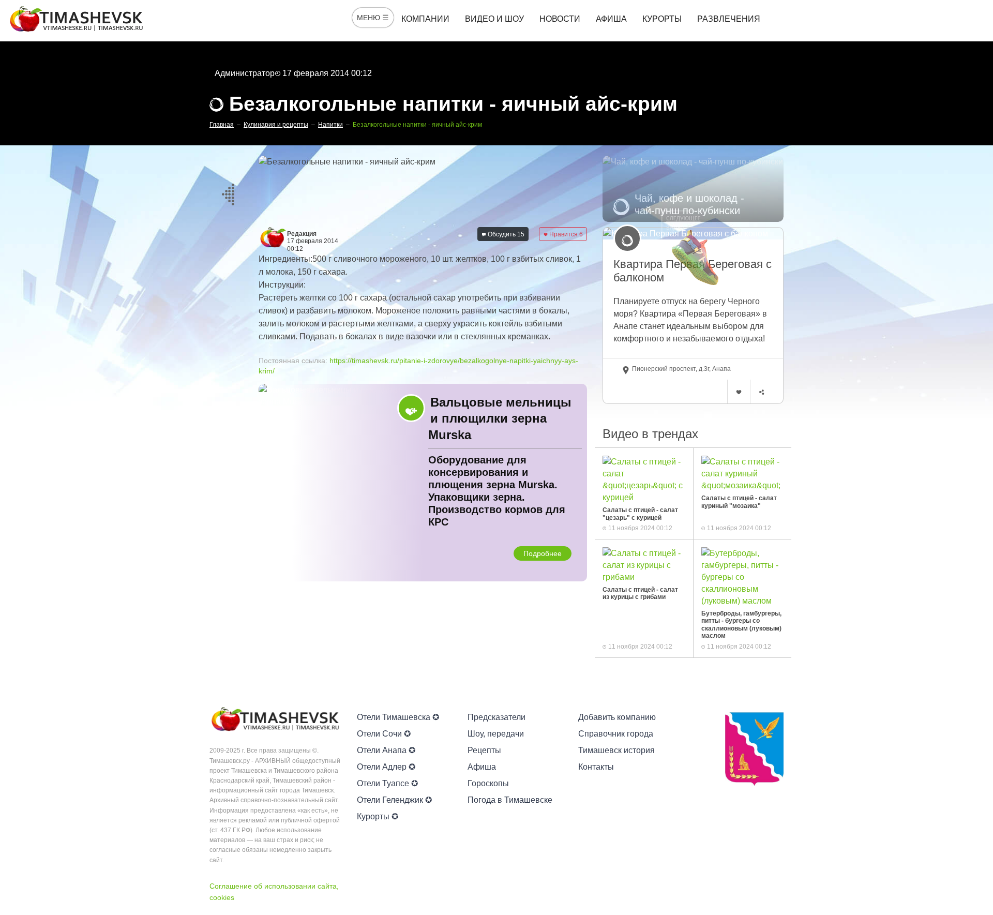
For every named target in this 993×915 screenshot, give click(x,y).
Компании (425, 18)
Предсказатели (496, 717)
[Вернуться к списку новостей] (227, 192)
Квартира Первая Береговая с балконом (692, 271)
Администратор (245, 73)
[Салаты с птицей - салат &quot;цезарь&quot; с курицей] (644, 478)
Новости (559, 18)
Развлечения (728, 18)
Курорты (662, 18)
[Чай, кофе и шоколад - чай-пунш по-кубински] (693, 189)
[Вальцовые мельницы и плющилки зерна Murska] (423, 482)
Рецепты (484, 750)
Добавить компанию (617, 717)
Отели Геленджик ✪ (394, 800)
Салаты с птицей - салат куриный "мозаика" (739, 501)
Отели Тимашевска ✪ (398, 717)
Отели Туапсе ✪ (387, 783)
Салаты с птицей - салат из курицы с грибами (640, 593)
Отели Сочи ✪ (384, 733)
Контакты (596, 766)
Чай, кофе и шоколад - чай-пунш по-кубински (689, 204)
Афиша (611, 18)
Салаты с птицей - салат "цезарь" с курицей (640, 513)
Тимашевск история (616, 750)
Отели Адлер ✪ (386, 766)
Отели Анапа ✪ (386, 750)
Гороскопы (488, 783)
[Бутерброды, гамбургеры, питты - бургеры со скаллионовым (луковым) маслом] (742, 576)
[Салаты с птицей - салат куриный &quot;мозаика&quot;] (742, 473)
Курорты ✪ (377, 816)
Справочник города (615, 733)
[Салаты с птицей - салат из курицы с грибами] (644, 564)
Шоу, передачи (496, 733)
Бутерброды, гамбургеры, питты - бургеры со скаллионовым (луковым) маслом (741, 624)
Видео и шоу (494, 18)
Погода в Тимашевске (510, 800)
